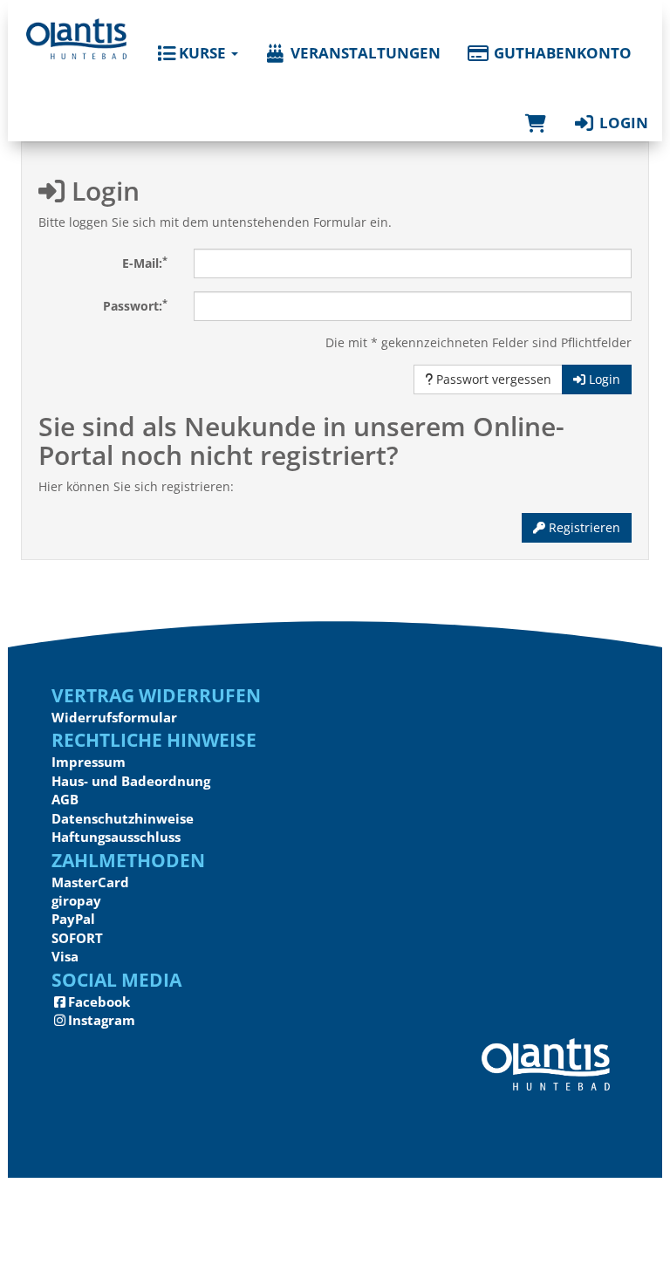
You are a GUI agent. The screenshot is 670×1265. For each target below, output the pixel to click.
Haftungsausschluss (116, 836)
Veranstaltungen (364, 53)
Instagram (101, 1020)
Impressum (88, 761)
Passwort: (135, 305)
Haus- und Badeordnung (130, 781)
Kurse (202, 53)
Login (622, 123)
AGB (65, 799)
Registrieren (582, 527)
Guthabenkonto (561, 53)
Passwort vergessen (492, 379)
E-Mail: (145, 262)
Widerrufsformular (114, 717)
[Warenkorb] (535, 105)
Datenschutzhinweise (122, 818)
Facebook (99, 1001)
